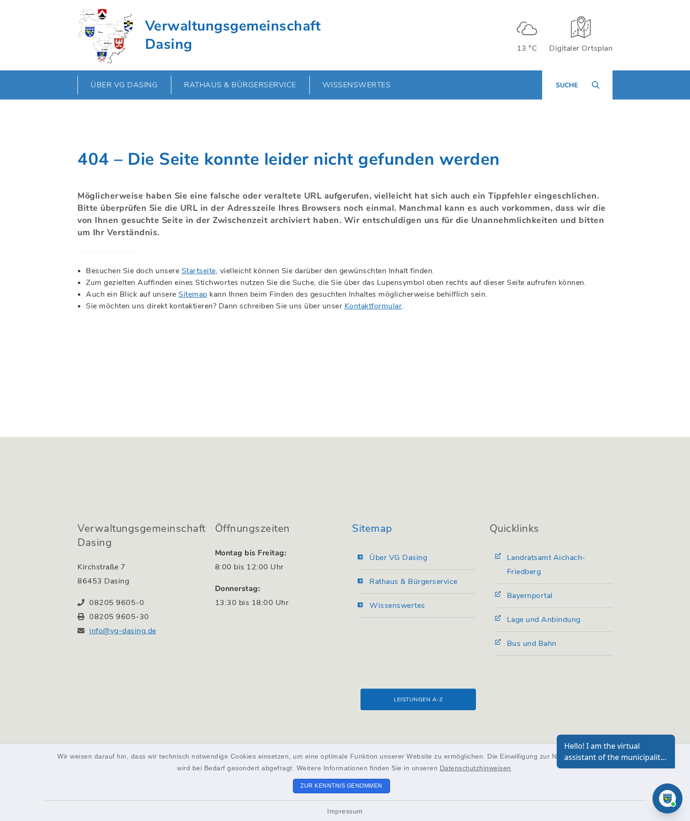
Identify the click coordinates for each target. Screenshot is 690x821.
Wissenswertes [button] (356, 85)
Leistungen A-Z (418, 699)
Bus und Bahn (532, 643)
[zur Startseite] (105, 35)
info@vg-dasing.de (122, 631)
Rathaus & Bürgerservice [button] (240, 85)
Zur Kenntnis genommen (341, 786)
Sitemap (192, 294)
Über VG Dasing (398, 557)
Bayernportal (530, 596)
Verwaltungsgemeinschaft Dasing (233, 35)
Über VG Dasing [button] (124, 85)
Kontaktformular (373, 306)
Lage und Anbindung (544, 619)
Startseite (199, 271)
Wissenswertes (397, 605)
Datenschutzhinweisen (475, 768)
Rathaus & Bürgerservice (413, 581)
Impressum (345, 811)
